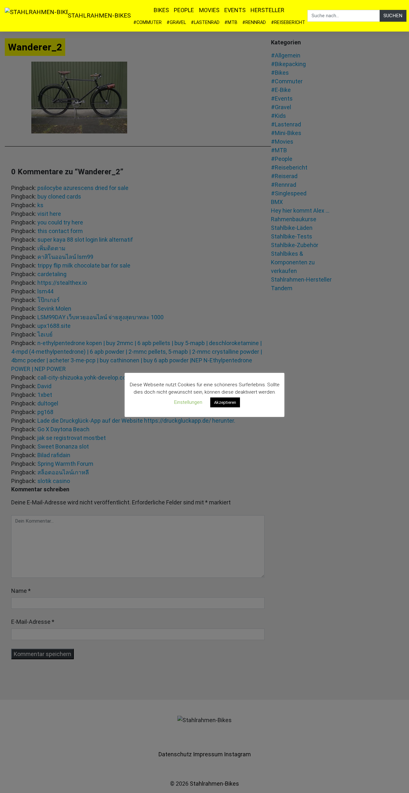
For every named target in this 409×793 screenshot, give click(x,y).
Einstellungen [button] (188, 402)
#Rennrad (254, 22)
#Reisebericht (288, 22)
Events (235, 10)
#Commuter (147, 22)
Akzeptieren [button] (225, 402)
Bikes (161, 10)
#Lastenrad (205, 22)
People (184, 10)
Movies (209, 10)
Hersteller (267, 10)
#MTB (230, 22)
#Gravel (176, 22)
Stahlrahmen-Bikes (99, 15)
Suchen (392, 16)
